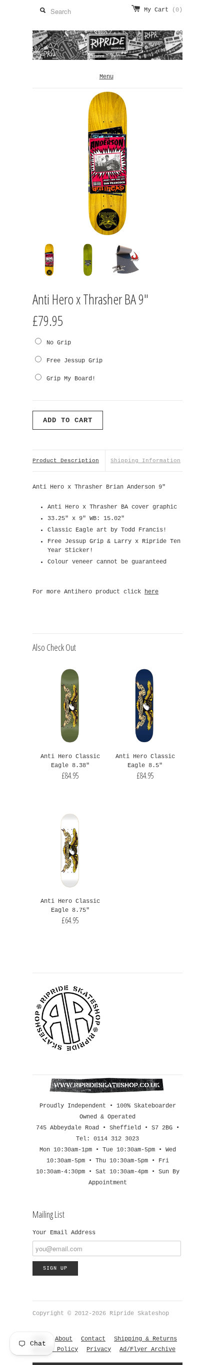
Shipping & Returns (145, 1339)
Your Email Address (64, 1232)
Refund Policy (55, 1349)
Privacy (98, 1349)
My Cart (163, 9)
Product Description (65, 461)
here (151, 591)
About (63, 1339)
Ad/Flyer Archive (148, 1349)
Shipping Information (145, 461)
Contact (93, 1339)
